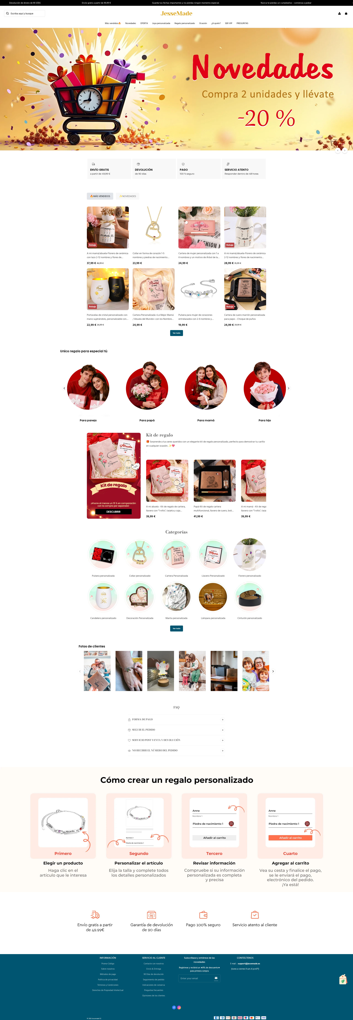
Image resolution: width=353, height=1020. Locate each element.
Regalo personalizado (185, 23)
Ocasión (203, 23)
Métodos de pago (108, 974)
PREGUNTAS (242, 23)
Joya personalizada (161, 23)
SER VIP (228, 23)
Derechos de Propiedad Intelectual (107, 990)
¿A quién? (216, 23)
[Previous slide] (64, 388)
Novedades (130, 23)
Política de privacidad (108, 979)
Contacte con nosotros (154, 963)
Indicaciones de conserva (153, 984)
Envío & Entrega (153, 968)
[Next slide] (288, 388)
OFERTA (144, 23)
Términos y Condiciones (107, 984)
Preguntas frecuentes (153, 990)
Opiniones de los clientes (153, 995)
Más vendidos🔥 (113, 23)
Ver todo (176, 332)
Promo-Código (107, 963)
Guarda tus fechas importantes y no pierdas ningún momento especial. (185, 2)
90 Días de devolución (154, 974)
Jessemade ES (96, 1018)
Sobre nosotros (108, 968)
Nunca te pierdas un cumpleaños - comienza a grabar (286, 2)
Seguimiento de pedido (153, 979)
